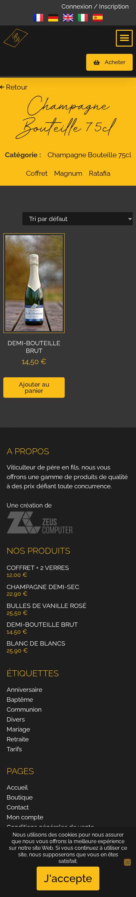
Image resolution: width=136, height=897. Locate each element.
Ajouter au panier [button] (34, 387)
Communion (24, 709)
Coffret (37, 173)
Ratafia (99, 173)
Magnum (68, 173)
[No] (127, 862)
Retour (15, 87)
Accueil (17, 787)
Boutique (20, 797)
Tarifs (14, 749)
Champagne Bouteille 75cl (89, 155)
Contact (18, 807)
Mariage (18, 729)
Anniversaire (24, 689)
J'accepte (68, 878)
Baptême (20, 699)
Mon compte (25, 817)
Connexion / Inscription (95, 6)
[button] (124, 38)
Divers (16, 719)
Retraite (18, 739)
